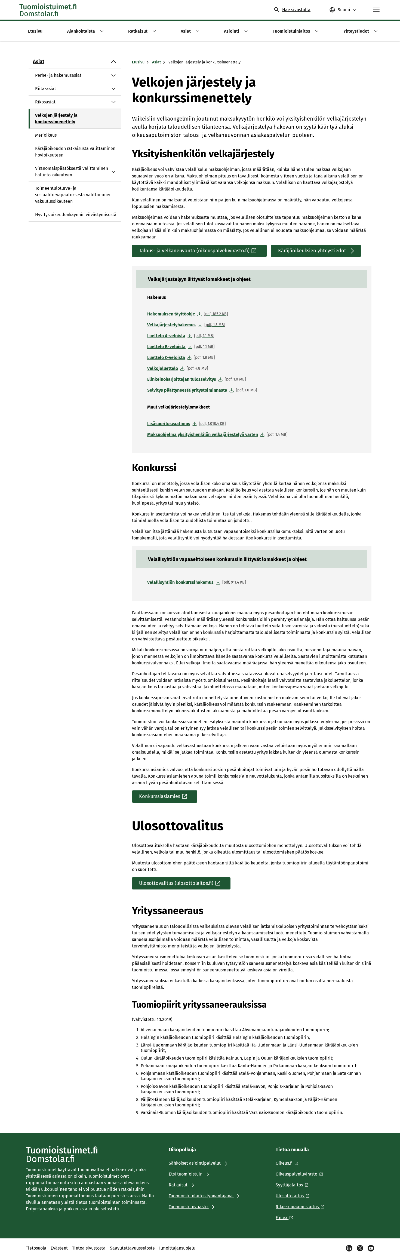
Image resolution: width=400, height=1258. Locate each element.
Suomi (344, 9)
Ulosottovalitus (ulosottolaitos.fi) (176, 883)
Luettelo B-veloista (181, 346)
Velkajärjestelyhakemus (186, 324)
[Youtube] (371, 1248)
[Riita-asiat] (113, 88)
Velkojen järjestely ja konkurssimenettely (56, 118)
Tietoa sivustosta (89, 1248)
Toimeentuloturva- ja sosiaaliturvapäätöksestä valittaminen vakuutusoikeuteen (73, 195)
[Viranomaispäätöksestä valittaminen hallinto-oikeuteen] (113, 171)
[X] (360, 1248)
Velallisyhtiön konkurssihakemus (196, 582)
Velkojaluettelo (177, 368)
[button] (100, 31)
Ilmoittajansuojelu (177, 1248)
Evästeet (59, 1248)
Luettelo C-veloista (181, 357)
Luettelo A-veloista (180, 335)
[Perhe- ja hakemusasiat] (113, 75)
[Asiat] (113, 61)
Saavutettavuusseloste (132, 1248)
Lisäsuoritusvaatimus (186, 423)
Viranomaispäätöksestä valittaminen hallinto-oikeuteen (71, 171)
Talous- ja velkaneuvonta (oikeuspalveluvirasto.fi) (194, 251)
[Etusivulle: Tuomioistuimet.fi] (48, 9)
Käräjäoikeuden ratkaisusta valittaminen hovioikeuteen (75, 152)
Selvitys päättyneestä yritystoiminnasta (202, 390)
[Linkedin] (349, 1248)
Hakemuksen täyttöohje (187, 314)
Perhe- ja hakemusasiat (58, 75)
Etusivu (138, 62)
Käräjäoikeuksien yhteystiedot (312, 251)
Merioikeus (46, 135)
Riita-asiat (45, 88)
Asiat (38, 62)
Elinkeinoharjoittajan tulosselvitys (196, 379)
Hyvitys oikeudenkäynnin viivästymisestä (75, 214)
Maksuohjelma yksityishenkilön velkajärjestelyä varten (217, 434)
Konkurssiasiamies (159, 796)
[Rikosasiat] (113, 102)
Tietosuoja (36, 1248)
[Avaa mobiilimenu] (376, 10)
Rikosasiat (45, 102)
